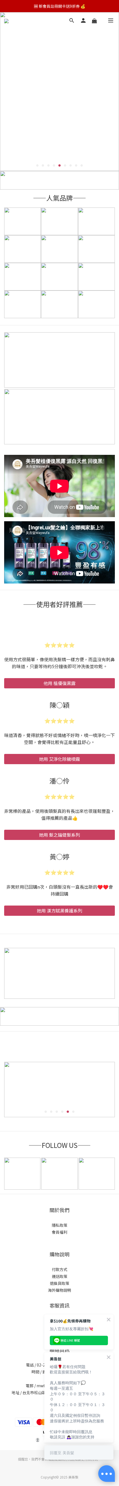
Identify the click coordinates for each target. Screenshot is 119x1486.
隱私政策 (59, 1225)
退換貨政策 (59, 1283)
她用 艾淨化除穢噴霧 (59, 759)
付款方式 (59, 1269)
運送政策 (59, 1276)
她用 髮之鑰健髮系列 (59, 834)
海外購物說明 (59, 1290)
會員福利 (59, 1232)
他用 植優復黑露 (59, 683)
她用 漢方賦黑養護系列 (59, 910)
